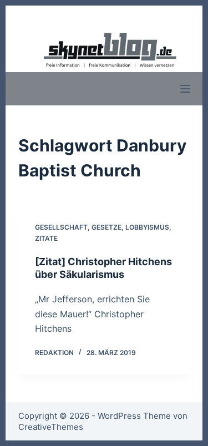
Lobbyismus (147, 227)
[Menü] (185, 89)
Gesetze (106, 227)
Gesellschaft (61, 227)
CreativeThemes (50, 427)
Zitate (46, 238)
